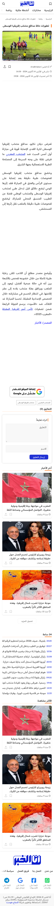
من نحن (49, 870)
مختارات (36, 10)
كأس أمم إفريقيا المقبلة (17, 308)
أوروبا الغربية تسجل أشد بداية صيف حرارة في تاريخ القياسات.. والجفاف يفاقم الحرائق (23, 661)
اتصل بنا (36, 870)
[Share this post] (4, 66)
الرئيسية (48, 10)
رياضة (9, 10)
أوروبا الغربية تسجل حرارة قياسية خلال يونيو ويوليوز (24, 666)
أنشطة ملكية (22, 10)
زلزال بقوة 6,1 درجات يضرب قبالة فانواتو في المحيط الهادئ (24, 651)
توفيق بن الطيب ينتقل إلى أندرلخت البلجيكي (23, 646)
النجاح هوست (12, 902)
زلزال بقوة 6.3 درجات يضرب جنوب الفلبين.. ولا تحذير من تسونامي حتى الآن (23, 677)
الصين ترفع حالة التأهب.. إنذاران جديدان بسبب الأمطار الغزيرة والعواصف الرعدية (24, 687)
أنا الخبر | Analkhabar (40, 66)
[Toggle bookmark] (9, 66)
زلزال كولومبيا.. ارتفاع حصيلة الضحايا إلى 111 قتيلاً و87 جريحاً (24, 656)
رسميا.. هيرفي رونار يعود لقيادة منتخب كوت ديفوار (24, 682)
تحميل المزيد (27, 621)
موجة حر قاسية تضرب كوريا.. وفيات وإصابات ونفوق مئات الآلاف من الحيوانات (24, 693)
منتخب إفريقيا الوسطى (26, 403)
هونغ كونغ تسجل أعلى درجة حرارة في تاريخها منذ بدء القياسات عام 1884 (24, 672)
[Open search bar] (3, 3)
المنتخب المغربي (15, 154)
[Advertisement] (27, 113)
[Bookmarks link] (50, 3)
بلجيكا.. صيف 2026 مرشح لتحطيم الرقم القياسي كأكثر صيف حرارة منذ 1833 (23, 640)
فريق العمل (23, 870)
